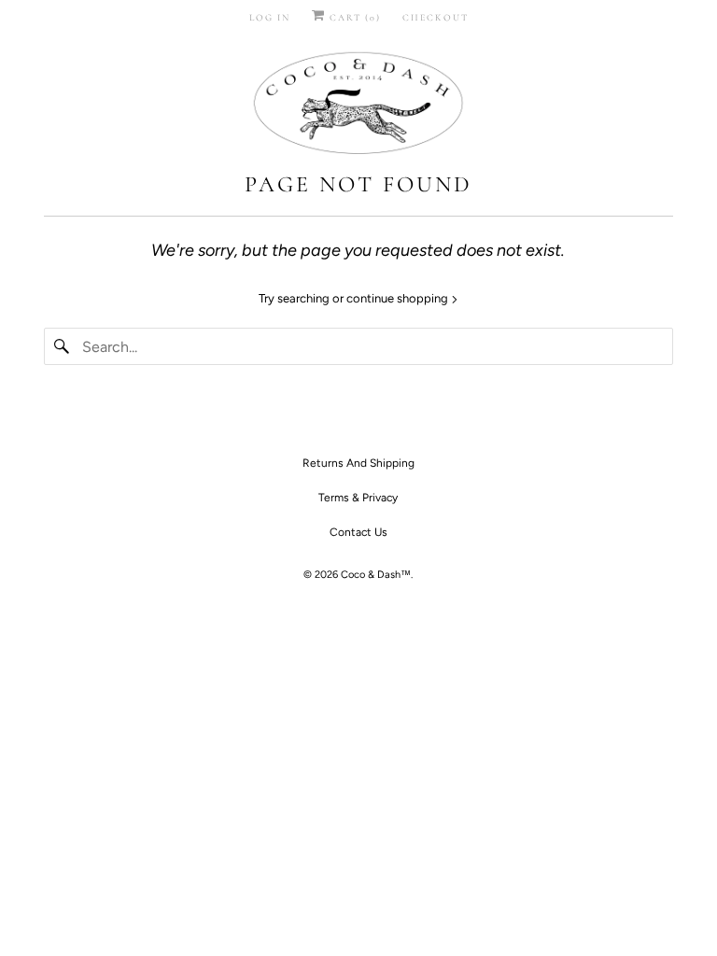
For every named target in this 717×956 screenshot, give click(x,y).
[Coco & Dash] (358, 105)
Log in (269, 17)
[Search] (62, 346)
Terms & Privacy (358, 497)
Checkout (435, 17)
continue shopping (398, 298)
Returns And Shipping (358, 463)
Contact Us (358, 532)
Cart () (353, 17)
